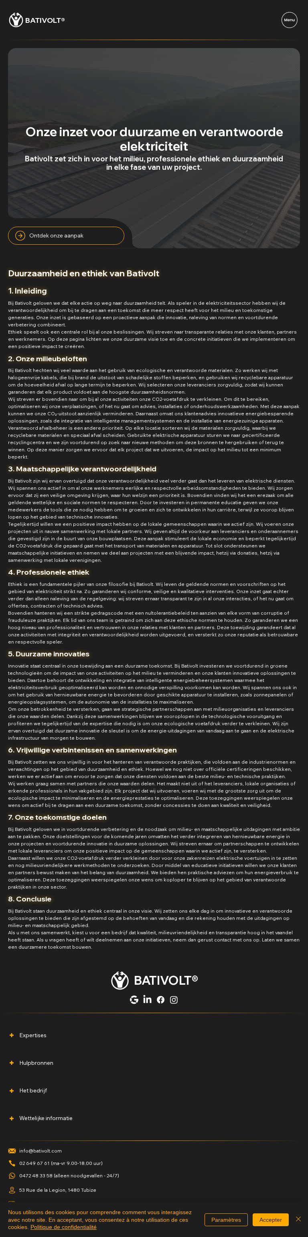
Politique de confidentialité (63, 1227)
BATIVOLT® (45, 20)
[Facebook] (161, 1000)
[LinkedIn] (147, 1000)
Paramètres (226, 1220)
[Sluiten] (298, 1220)
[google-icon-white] (134, 1000)
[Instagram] (174, 1000)
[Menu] (290, 20)
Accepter (270, 1220)
